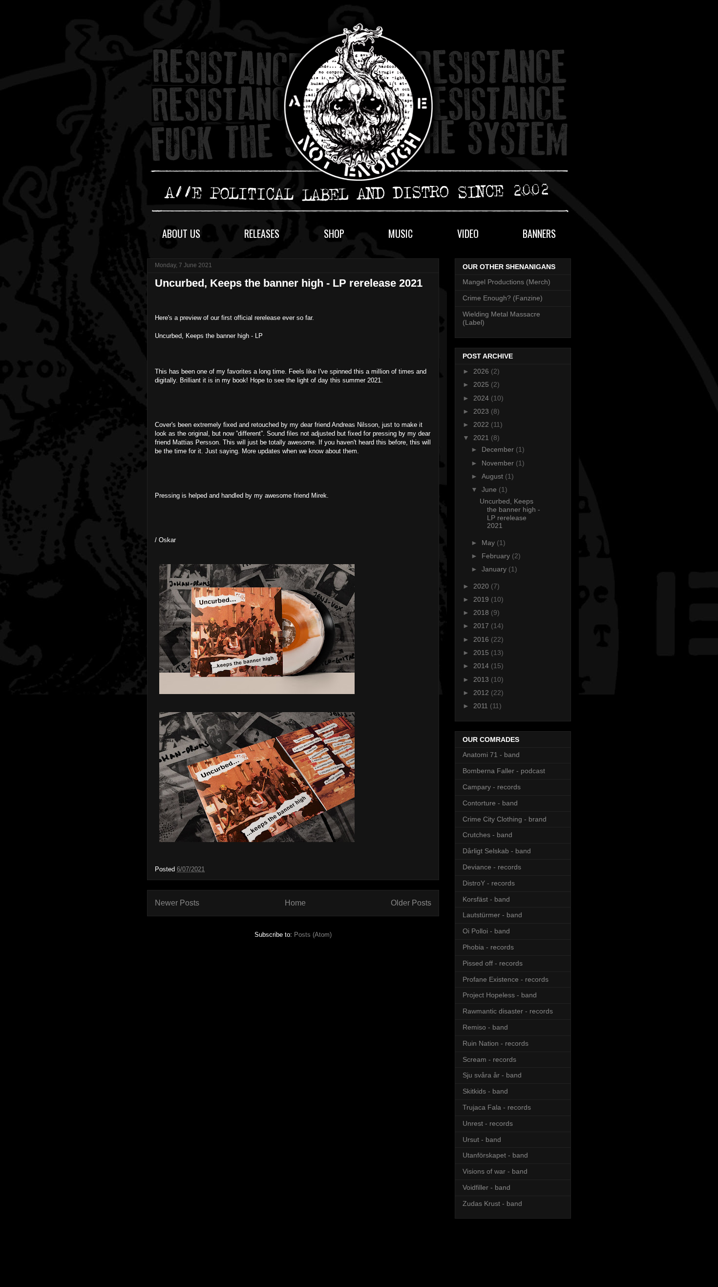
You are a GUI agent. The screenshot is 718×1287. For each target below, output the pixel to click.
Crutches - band (487, 835)
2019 (482, 599)
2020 (482, 586)
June (490, 489)
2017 (482, 626)
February (497, 556)
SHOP (334, 233)
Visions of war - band (495, 1171)
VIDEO (468, 233)
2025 (482, 384)
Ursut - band (482, 1139)
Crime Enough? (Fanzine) (503, 298)
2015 (482, 652)
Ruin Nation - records (495, 1043)
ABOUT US (181, 233)
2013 (482, 679)
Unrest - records (488, 1123)
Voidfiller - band (486, 1187)
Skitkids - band (485, 1091)
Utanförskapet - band (495, 1155)
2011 (481, 706)
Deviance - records (492, 867)
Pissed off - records (493, 963)
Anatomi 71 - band (491, 755)
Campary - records (492, 787)
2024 (482, 398)
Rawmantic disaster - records (508, 1011)
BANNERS (539, 233)
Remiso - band (485, 1027)
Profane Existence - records (506, 979)
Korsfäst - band (486, 899)
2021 (482, 438)
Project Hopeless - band (500, 995)
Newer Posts (177, 903)
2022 (482, 424)
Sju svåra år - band (492, 1075)
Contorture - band (490, 803)
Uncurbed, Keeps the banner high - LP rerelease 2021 (288, 283)
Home (295, 903)
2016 (482, 639)
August (493, 476)
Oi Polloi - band (486, 931)
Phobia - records (488, 947)
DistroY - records (489, 883)
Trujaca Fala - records (497, 1107)
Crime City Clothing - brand (505, 819)
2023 (482, 411)
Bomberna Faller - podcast (504, 771)
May (489, 543)
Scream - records (489, 1059)
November (499, 463)
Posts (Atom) (313, 934)
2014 (482, 666)
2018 (482, 612)
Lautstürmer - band (492, 915)
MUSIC (400, 233)
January (495, 569)
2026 (482, 371)
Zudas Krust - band (492, 1203)
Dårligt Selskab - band (497, 851)
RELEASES (261, 233)
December (499, 449)
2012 (482, 692)
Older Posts (411, 903)
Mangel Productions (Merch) (506, 282)
